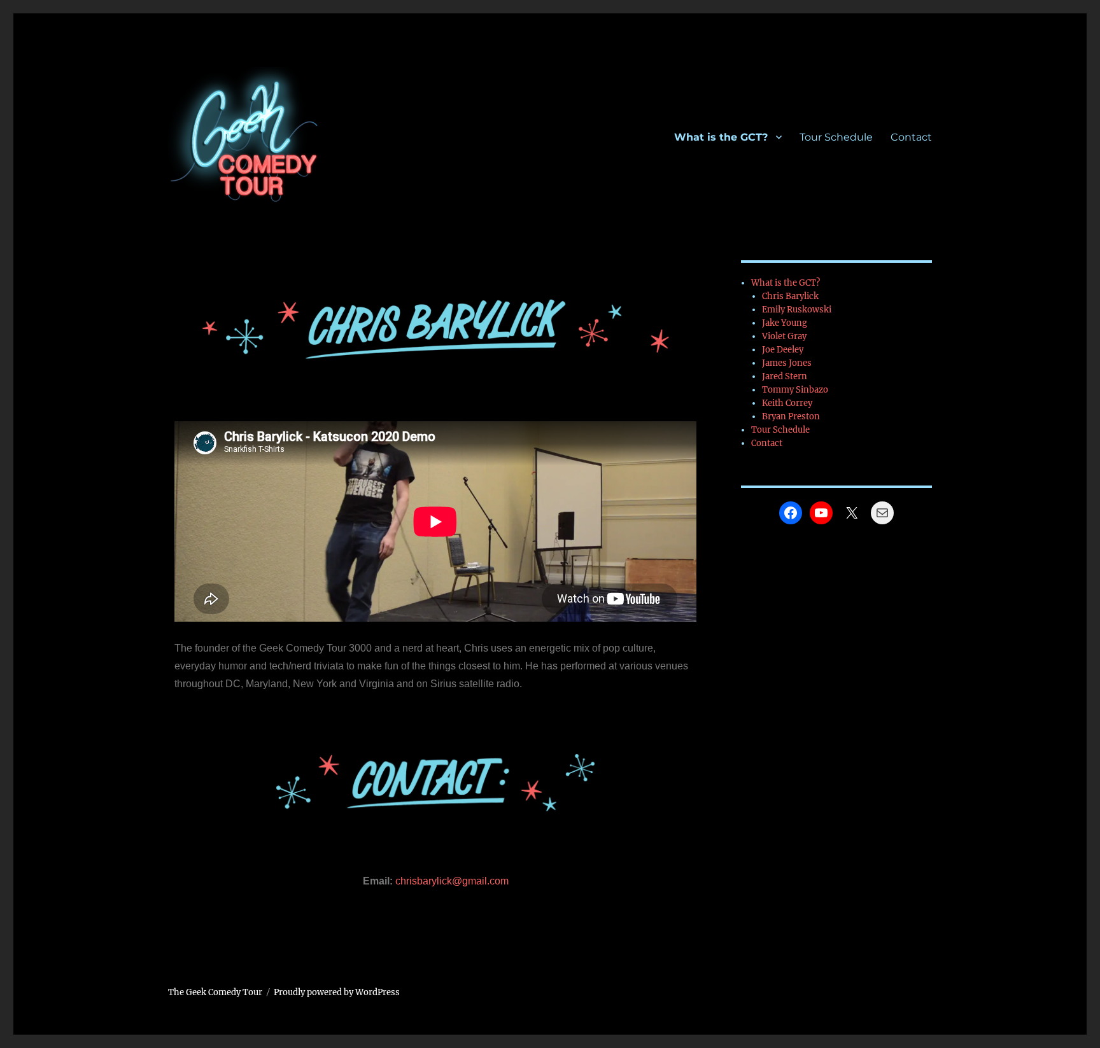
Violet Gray (784, 336)
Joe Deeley (782, 349)
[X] (851, 512)
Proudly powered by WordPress (337, 992)
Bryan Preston (791, 416)
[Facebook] (790, 512)
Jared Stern (784, 376)
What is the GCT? (721, 137)
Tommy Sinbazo (795, 389)
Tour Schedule (836, 137)
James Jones (787, 363)
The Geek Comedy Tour (215, 992)
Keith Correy (787, 403)
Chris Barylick (790, 296)
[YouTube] (821, 512)
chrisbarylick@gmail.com (452, 881)
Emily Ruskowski (796, 309)
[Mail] (882, 512)
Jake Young (784, 323)
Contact (911, 137)
